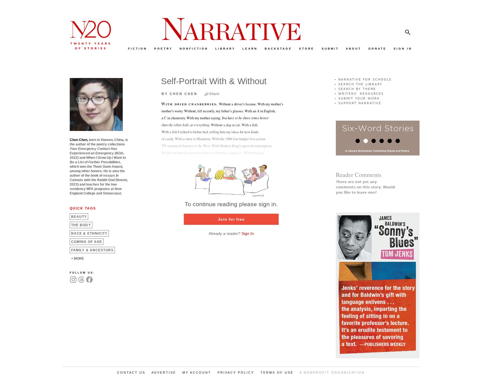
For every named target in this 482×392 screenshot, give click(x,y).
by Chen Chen (179, 94)
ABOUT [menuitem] (353, 48)
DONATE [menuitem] (377, 48)
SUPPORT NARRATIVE (359, 103)
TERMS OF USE (277, 372)
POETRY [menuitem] (163, 48)
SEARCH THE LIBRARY (360, 84)
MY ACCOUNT (196, 372)
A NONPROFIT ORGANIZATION (332, 372)
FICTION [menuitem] (137, 48)
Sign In (248, 233)
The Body (81, 225)
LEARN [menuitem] (249, 48)
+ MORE (77, 258)
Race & (89, 233)
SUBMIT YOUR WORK (359, 98)
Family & (92, 250)
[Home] (87, 48)
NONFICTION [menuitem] (194, 48)
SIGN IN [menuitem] (403, 48)
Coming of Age (86, 242)
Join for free (231, 219)
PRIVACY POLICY (236, 372)
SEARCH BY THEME (357, 89)
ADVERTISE (163, 372)
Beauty (79, 217)
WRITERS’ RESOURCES (361, 94)
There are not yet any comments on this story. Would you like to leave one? (365, 187)
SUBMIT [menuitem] (330, 48)
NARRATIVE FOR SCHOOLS (365, 79)
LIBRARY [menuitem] (225, 48)
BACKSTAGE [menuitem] (278, 48)
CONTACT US (131, 372)
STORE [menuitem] (306, 48)
